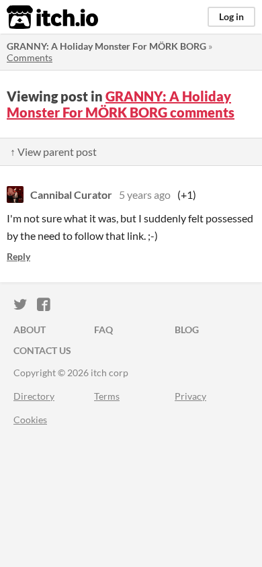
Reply (18, 256)
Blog (187, 329)
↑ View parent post (53, 151)
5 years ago (145, 194)
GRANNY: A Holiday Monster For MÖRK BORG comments (120, 104)
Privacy (190, 396)
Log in (231, 16)
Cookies (30, 419)
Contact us (42, 350)
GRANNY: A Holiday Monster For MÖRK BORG (106, 46)
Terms (107, 396)
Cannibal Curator (71, 194)
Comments (29, 57)
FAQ (103, 329)
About (29, 329)
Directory (33, 396)
